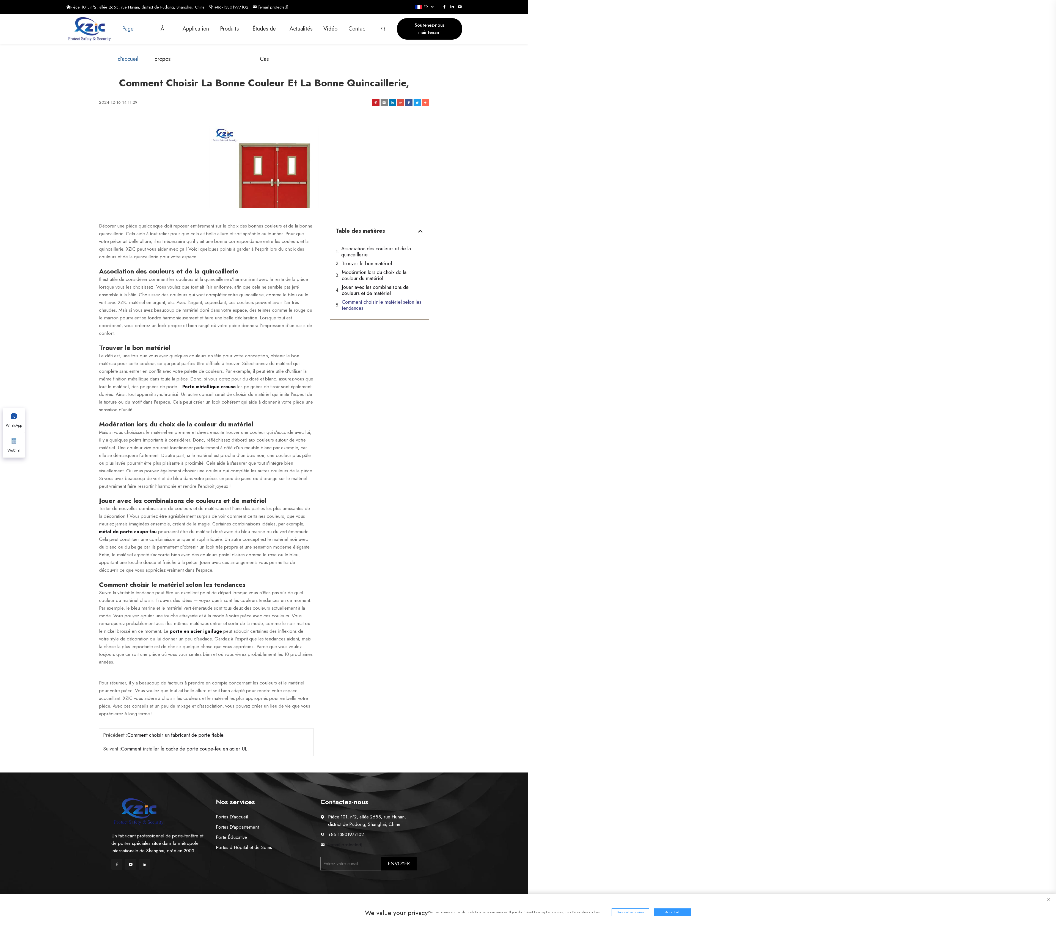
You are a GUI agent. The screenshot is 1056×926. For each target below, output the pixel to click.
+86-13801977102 (231, 7)
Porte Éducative (231, 837)
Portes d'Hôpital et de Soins (244, 847)
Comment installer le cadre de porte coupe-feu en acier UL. (185, 748)
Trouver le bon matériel (367, 264)
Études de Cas (264, 34)
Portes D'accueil (232, 816)
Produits (229, 29)
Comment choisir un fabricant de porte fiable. (176, 735)
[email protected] (345, 844)
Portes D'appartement (237, 827)
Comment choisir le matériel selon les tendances (381, 305)
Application (196, 29)
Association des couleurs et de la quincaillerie (376, 252)
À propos (162, 34)
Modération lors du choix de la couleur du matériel (374, 275)
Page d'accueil (128, 34)
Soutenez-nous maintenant (429, 28)
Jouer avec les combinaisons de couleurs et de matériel (375, 290)
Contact (357, 29)
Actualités (301, 29)
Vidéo (330, 29)
